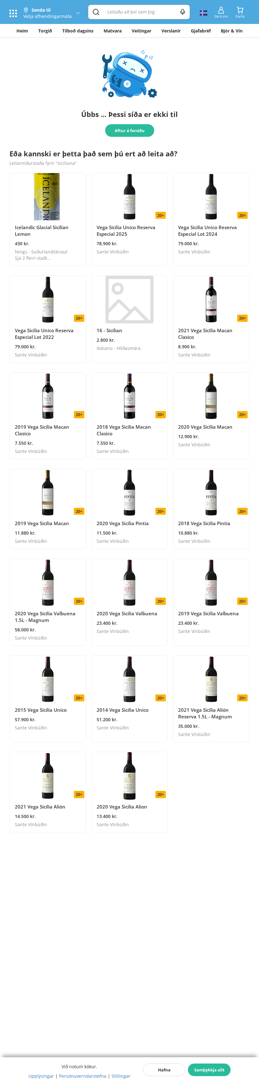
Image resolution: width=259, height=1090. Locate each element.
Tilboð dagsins (77, 31)
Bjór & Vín (232, 31)
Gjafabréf (201, 31)
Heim (22, 31)
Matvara (113, 31)
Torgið (45, 31)
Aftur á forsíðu (130, 130)
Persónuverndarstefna (82, 1076)
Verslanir (171, 31)
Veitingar (141, 31)
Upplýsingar (41, 1076)
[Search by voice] (182, 12)
